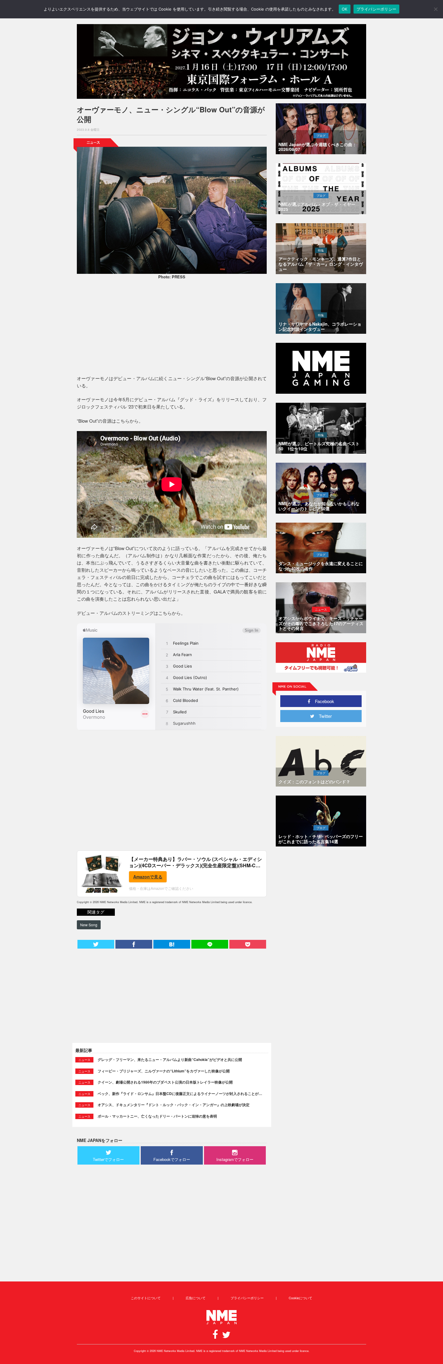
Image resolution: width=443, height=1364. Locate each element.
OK (344, 9)
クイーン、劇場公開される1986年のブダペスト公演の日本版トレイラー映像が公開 (165, 1082)
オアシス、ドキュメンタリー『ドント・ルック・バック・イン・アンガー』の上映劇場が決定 (174, 1104)
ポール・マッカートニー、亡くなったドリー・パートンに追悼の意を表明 (157, 1116)
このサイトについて (146, 1297)
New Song (88, 924)
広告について (196, 1297)
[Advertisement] (172, 328)
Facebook (322, 701)
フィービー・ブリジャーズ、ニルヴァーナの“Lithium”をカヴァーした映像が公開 (164, 1071)
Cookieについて (300, 1297)
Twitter (323, 716)
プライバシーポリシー (247, 1297)
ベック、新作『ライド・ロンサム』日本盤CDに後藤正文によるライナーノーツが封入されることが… (180, 1093)
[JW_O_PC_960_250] (221, 61)
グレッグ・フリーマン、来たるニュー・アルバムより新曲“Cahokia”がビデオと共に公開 (170, 1059)
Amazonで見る (147, 877)
